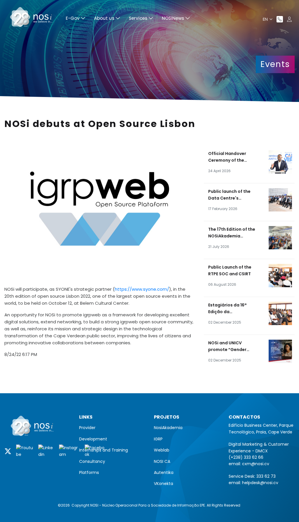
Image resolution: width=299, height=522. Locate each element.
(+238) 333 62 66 (246, 457)
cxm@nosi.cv (255, 464)
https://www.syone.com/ (142, 289)
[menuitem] (75, 19)
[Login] (289, 19)
